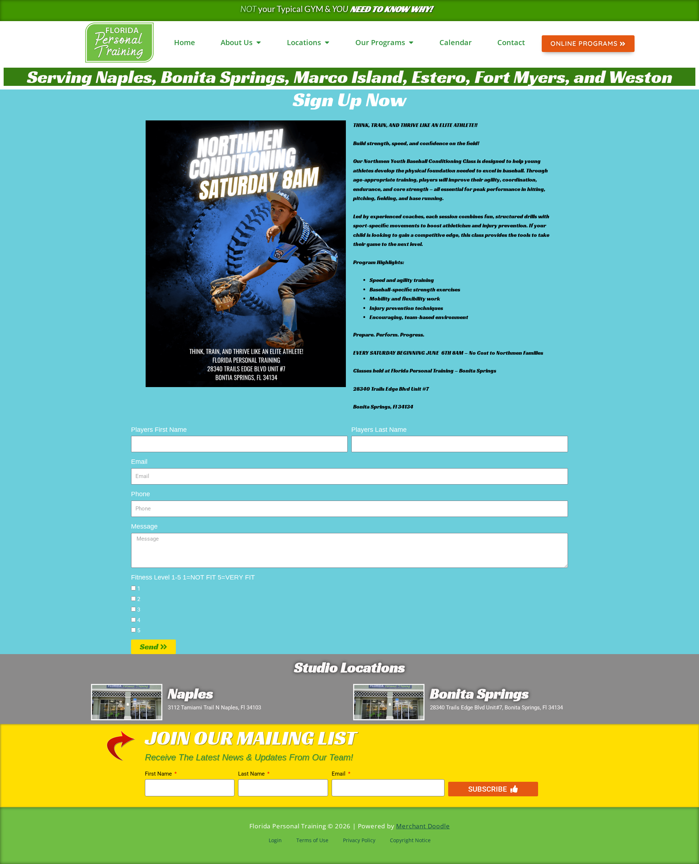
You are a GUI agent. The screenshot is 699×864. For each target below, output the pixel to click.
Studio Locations (349, 667)
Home (184, 42)
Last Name (252, 774)
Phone (140, 494)
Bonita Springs (479, 693)
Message (144, 526)
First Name (159, 774)
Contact (511, 42)
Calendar (455, 42)
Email (139, 461)
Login (275, 840)
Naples (190, 693)
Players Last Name (379, 429)
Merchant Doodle (423, 826)
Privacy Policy (359, 840)
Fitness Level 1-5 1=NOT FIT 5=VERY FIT (193, 577)
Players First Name (159, 429)
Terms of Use (312, 840)
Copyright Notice (410, 840)
